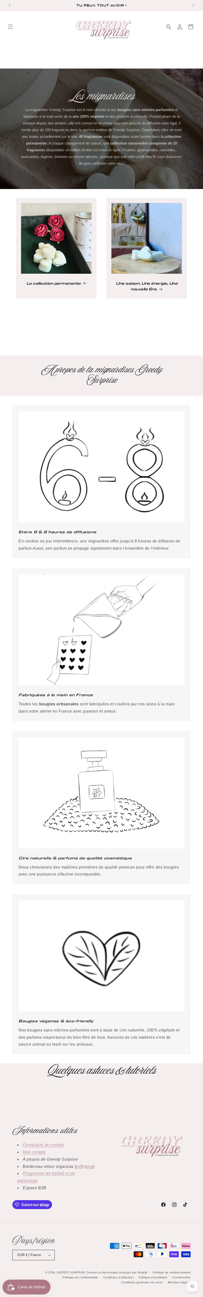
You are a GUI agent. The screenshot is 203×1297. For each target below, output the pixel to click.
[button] (10, 26)
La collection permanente (53, 283)
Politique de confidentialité (80, 1277)
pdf (79, 1166)
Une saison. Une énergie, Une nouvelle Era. (147, 286)
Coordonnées (181, 1277)
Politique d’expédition (153, 1277)
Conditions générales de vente (142, 1282)
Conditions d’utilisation (118, 1277)
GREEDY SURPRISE (71, 1272)
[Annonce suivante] (193, 5)
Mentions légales (179, 1282)
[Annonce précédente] (9, 5)
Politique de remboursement (172, 1272)
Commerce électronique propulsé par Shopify (117, 1272)
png (89, 1166)
